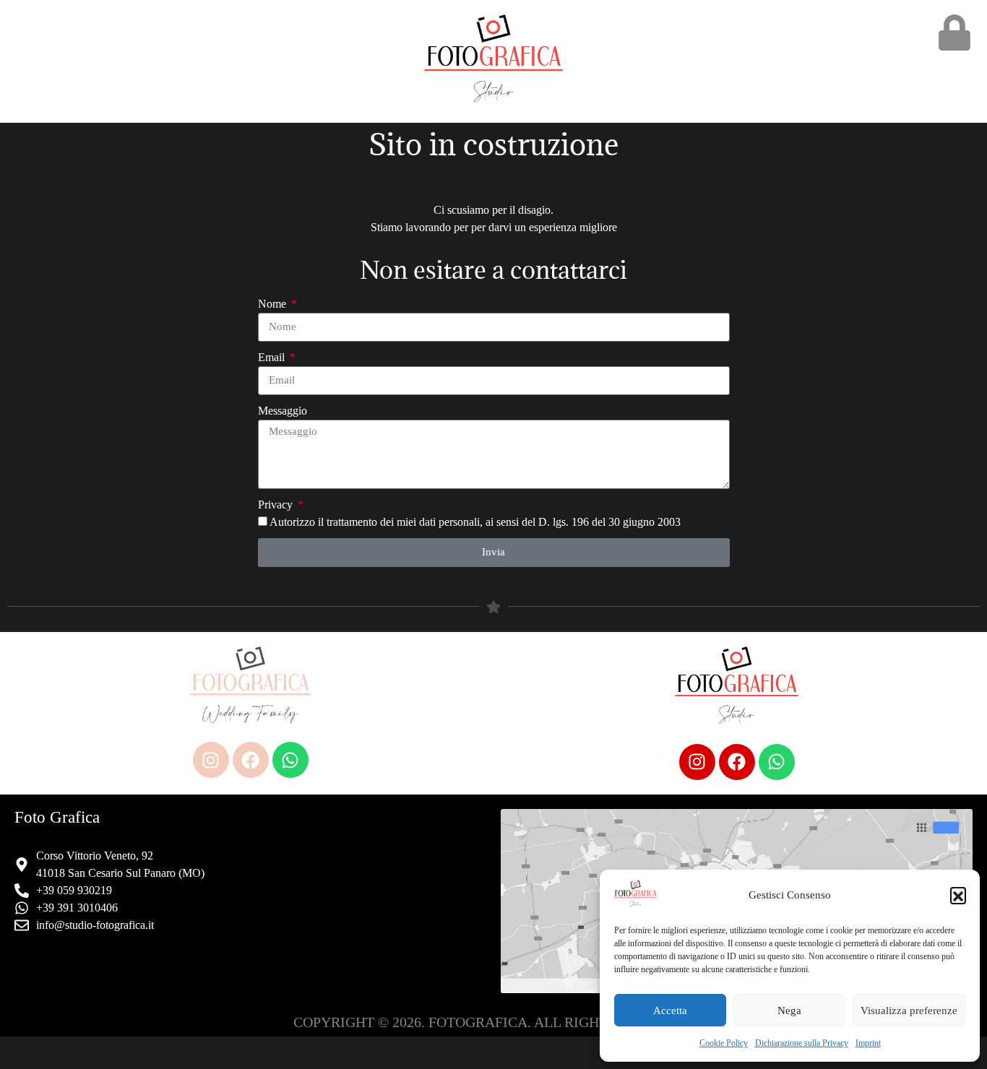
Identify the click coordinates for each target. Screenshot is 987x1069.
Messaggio (282, 410)
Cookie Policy (723, 1043)
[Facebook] (251, 760)
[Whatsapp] (290, 760)
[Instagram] (211, 760)
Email (273, 357)
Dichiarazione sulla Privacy (801, 1043)
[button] (958, 895)
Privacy (277, 504)
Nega (789, 1010)
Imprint (868, 1043)
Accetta (670, 1010)
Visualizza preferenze (909, 1010)
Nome (273, 304)
